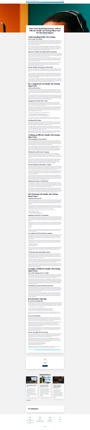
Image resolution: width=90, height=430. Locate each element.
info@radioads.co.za (50, 421)
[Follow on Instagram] (61, 421)
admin (41, 34)
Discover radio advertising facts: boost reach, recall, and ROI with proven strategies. (44, 386)
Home (27, 2)
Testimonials (36, 2)
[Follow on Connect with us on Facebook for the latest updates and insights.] (60, 1)
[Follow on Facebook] (58, 421)
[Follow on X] (60, 421)
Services (30, 2)
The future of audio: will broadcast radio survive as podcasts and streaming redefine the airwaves (57, 386)
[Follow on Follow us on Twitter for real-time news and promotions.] (62, 1)
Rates (33, 2)
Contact (40, 2)
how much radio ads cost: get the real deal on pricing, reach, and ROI (31, 386)
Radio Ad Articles (48, 34)
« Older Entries (28, 400)
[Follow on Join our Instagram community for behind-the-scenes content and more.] (63, 1)
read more (54, 397)
